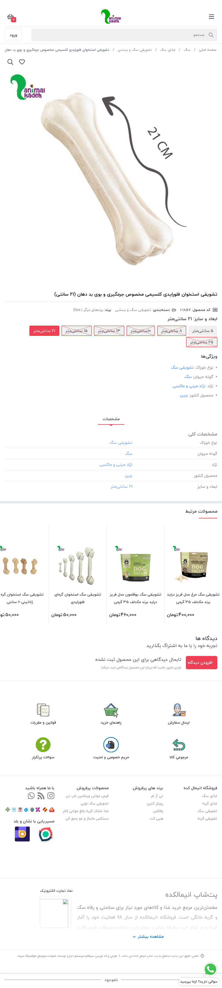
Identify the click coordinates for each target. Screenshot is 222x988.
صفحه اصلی (207, 50)
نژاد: (210, 386)
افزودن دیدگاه (200, 662)
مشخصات (111, 418)
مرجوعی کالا (179, 757)
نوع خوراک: (204, 367)
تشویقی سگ (207, 811)
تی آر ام (157, 796)
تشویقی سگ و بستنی (135, 50)
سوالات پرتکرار (43, 757)
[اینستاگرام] (50, 796)
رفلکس (158, 811)
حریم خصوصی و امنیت (111, 757)
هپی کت (156, 818)
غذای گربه (209, 803)
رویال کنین (155, 803)
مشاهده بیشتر (151, 936)
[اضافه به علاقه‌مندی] (22, 62)
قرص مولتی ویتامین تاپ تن (87, 796)
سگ (187, 50)
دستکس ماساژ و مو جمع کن (87, 818)
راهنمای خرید (111, 722)
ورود (13, 34)
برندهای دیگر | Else (88, 310)
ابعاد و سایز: (205, 318)
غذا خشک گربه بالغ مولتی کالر (86, 811)
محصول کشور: (201, 395)
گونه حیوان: (203, 376)
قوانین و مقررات (43, 722)
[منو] (211, 16)
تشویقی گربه (207, 818)
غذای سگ (167, 50)
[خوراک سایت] (41, 796)
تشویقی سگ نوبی (95, 803)
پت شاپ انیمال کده (145, 955)
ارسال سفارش (179, 722)
